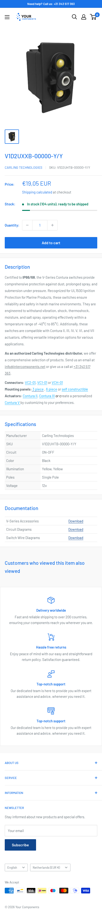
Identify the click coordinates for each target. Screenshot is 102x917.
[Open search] (74, 17)
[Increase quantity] (52, 225)
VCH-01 (57, 382)
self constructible (75, 389)
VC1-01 (42, 382)
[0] (93, 17)
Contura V (12, 402)
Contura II (30, 396)
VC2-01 (30, 382)
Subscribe (20, 845)
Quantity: (12, 225)
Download (75, 521)
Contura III (47, 396)
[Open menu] (7, 17)
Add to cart (51, 242)
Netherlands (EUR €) (46, 867)
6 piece (51, 389)
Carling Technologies (23, 167)
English (12, 867)
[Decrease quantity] (27, 225)
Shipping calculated (37, 192)
